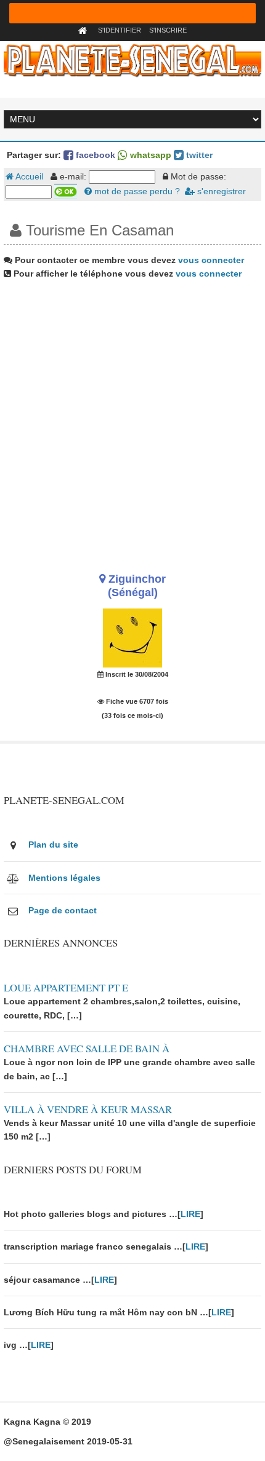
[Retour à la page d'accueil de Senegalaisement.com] (84, 30)
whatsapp (149, 155)
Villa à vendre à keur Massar (88, 1109)
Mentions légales (64, 878)
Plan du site (53, 844)
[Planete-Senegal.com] (132, 60)
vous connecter (211, 260)
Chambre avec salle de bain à (86, 1048)
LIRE (190, 1214)
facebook (94, 155)
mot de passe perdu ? (136, 191)
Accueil (28, 176)
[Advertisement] (132, 421)
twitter (198, 155)
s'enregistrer (220, 191)
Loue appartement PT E (66, 987)
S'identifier (119, 30)
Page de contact (62, 910)
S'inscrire (168, 30)
